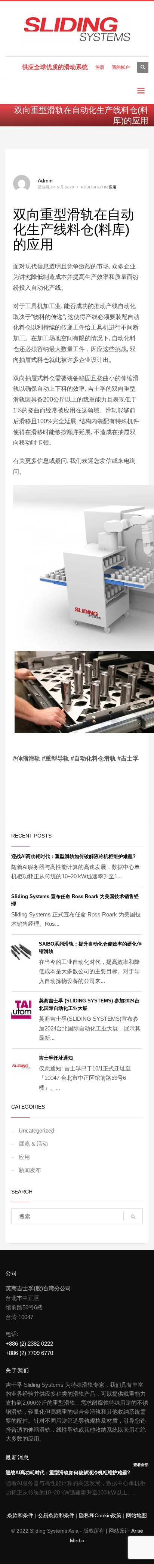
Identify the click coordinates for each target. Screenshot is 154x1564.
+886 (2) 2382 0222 (29, 1343)
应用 (112, 187)
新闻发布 (30, 1170)
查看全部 (140, 1465)
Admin (45, 181)
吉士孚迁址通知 (56, 1058)
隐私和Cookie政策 (100, 1515)
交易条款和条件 (56, 1515)
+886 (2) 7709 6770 (29, 1353)
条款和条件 (20, 1515)
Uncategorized (36, 1130)
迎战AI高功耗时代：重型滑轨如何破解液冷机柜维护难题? (73, 856)
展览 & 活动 (33, 1143)
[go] (133, 1217)
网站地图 (136, 1515)
